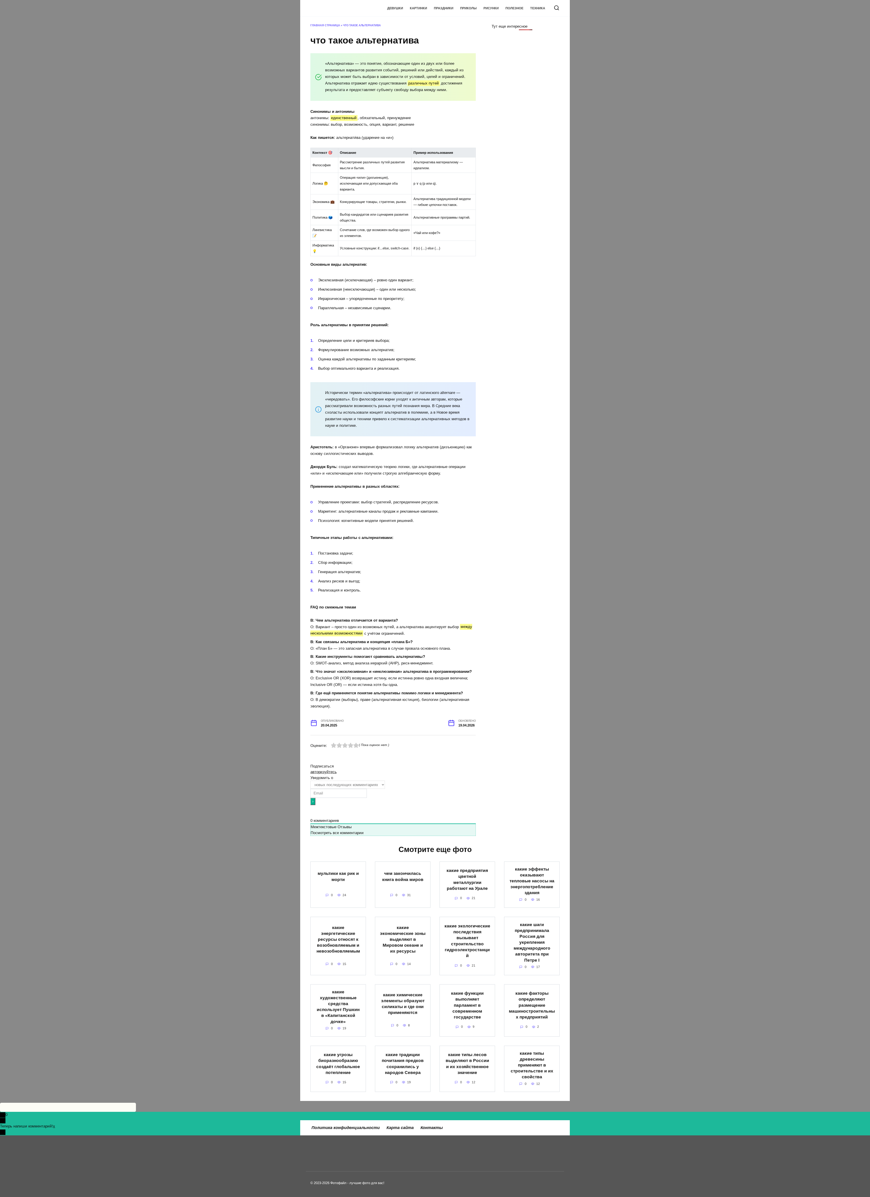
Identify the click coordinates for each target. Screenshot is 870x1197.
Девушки (395, 8)
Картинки (418, 8)
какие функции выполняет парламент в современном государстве (467, 1005)
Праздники (443, 8)
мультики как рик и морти (338, 876)
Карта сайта (400, 1127)
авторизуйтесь (323, 772)
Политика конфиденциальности (346, 1127)
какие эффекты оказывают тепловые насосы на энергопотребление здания (532, 881)
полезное (514, 8)
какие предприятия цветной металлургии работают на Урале (467, 879)
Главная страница (325, 25)
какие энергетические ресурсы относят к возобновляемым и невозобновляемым (338, 939)
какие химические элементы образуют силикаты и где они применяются (403, 1003)
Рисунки (491, 8)
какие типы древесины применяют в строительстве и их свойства (532, 1065)
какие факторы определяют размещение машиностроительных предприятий (532, 1005)
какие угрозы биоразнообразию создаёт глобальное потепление (338, 1063)
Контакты (431, 1127)
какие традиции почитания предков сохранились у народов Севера (403, 1063)
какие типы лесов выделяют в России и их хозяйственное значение (467, 1063)
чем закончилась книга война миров (402, 876)
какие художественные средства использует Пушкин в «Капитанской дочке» (338, 1006)
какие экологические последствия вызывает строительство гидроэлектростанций (467, 941)
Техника (537, 8)
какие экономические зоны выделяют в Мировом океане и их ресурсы (402, 939)
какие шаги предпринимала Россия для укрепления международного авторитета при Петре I (532, 942)
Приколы (468, 8)
